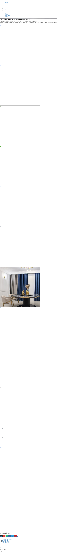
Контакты (6, 6)
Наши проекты (7, 5)
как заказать (7, 4)
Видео (6, 3)
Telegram (1, 547)
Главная (6, 2)
